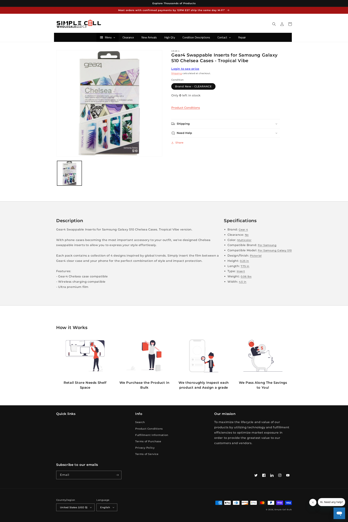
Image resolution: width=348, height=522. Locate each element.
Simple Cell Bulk (283, 510)
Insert (241, 271)
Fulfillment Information (151, 435)
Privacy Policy (145, 447)
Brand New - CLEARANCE (193, 86)
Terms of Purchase (148, 441)
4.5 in (242, 281)
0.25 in (244, 261)
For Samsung (267, 245)
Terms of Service (147, 454)
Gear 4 (243, 229)
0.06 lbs (246, 276)
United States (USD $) (73, 507)
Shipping (176, 73)
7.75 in (245, 266)
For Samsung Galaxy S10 (275, 250)
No (247, 234)
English (105, 507)
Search (140, 422)
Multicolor (244, 240)
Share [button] (179, 142)
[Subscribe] (117, 475)
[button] (274, 24)
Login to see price (185, 68)
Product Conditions (185, 107)
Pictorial (256, 255)
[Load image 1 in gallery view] (69, 173)
